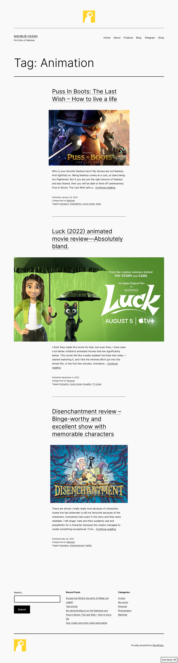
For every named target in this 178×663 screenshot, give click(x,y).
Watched (71, 200)
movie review (89, 204)
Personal (71, 380)
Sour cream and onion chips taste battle (86, 623)
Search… (18, 592)
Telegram (149, 37)
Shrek (98, 204)
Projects (128, 37)
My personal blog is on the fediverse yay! (87, 610)
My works (123, 602)
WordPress (157, 645)
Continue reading (105, 187)
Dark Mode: (167, 660)
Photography (125, 610)
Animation (64, 204)
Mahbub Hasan (26, 36)
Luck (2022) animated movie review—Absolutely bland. (87, 239)
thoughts (87, 384)
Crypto (121, 598)
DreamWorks (75, 204)
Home (107, 37)
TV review (96, 384)
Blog (138, 37)
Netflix (89, 545)
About (117, 37)
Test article (71, 606)
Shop (161, 37)
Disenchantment (77, 545)
